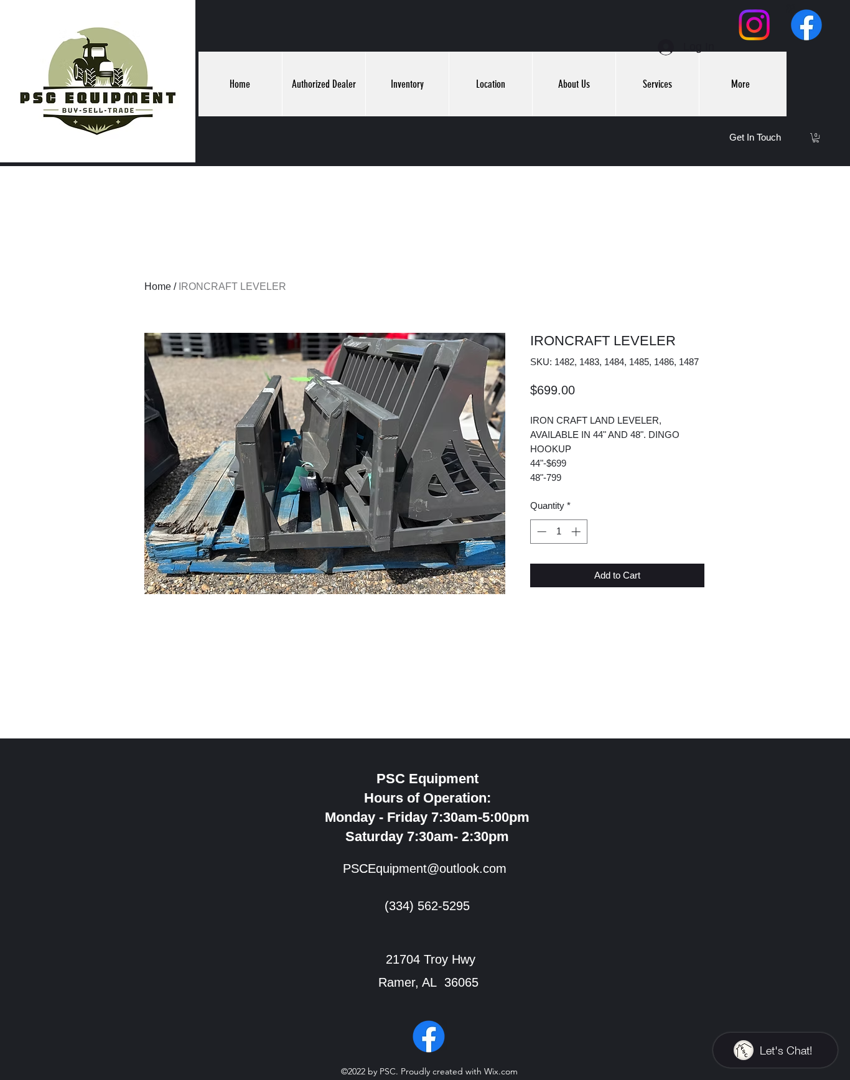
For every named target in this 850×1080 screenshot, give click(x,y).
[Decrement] (540, 531)
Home (157, 286)
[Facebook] (806, 24)
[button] (815, 137)
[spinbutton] (558, 531)
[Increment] (577, 531)
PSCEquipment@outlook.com (425, 868)
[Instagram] (754, 24)
